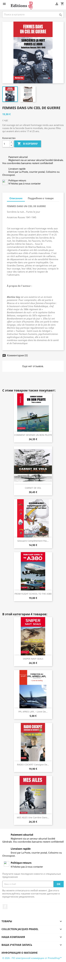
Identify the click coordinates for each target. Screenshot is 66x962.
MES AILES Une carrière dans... (33, 817)
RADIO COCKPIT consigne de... (33, 764)
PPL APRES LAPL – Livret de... (33, 711)
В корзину (27, 144)
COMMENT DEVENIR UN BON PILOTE (33, 434)
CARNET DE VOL (33, 487)
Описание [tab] (15, 198)
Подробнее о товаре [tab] (41, 198)
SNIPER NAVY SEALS (33, 658)
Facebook (5, 906)
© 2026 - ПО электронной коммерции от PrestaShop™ (32, 958)
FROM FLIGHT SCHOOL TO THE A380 (33, 593)
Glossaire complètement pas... (33, 540)
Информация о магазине (20, 952)
